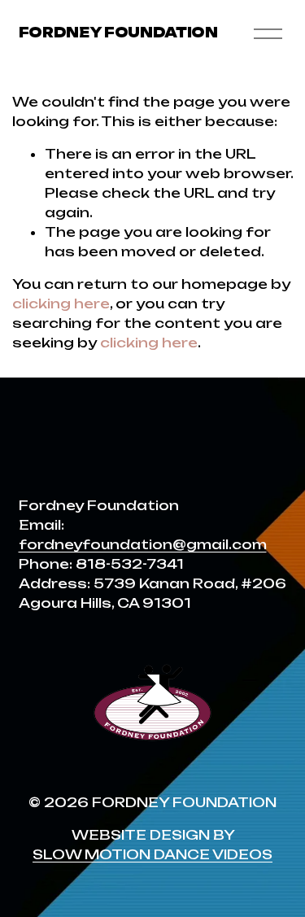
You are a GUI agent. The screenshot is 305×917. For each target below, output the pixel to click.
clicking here (61, 303)
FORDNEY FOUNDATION (118, 32)
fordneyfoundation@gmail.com (143, 544)
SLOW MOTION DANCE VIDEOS (152, 854)
